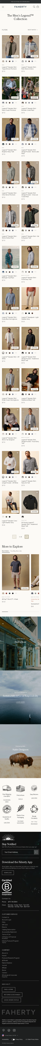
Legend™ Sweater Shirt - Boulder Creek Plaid (29, 109)
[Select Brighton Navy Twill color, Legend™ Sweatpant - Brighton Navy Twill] (29, 313)
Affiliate (4, 968)
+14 (16, 61)
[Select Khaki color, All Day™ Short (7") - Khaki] (3, 593)
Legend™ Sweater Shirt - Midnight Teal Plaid (9, 277)
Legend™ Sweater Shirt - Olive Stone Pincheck (9, 194)
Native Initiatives (7, 963)
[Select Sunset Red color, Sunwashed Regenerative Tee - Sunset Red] (38, 593)
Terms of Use (6, 934)
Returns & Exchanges (12, 994)
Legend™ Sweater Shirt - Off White (10, 358)
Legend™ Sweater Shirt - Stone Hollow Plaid (9, 237)
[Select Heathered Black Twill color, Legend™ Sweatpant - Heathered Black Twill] (26, 313)
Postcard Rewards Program (11, 958)
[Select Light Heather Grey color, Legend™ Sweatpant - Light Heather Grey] (22, 313)
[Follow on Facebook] (8, 1030)
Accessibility (5, 1039)
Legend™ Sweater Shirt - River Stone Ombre (29, 68)
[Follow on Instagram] (14, 1030)
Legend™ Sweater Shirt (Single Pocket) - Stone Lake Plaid (30, 151)
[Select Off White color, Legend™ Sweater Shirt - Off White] (3, 353)
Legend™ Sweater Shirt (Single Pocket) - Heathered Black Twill (30, 358)
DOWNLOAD (8, 872)
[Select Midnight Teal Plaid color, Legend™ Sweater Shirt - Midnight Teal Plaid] (3, 272)
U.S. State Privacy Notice (32, 1039)
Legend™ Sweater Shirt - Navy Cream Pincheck (9, 109)
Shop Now (20, 756)
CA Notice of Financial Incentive (9, 937)
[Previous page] (14, 537)
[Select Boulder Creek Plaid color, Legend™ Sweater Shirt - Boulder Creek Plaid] (9, 61)
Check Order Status (11, 1000)
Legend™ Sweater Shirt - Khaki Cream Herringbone (10, 399)
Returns (4, 927)
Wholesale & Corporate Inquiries (9, 976)
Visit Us (20, 648)
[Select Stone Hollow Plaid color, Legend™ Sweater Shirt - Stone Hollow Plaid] (6, 61)
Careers (4, 973)
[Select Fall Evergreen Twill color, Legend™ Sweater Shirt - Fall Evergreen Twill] (22, 230)
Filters (4, 30)
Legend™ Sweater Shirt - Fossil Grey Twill (29, 278)
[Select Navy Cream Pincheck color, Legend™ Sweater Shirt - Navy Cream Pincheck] (3, 103)
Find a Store (8, 989)
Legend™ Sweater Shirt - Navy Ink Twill (29, 482)
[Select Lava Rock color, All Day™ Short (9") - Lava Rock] (13, 593)
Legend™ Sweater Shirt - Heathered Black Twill (29, 399)
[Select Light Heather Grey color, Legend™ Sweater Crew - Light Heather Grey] (3, 517)
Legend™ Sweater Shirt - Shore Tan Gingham (9, 439)
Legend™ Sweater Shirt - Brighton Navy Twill (9, 151)
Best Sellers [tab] (5, 551)
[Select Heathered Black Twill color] (22, 517)
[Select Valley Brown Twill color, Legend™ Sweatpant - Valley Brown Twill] (32, 313)
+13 (16, 593)
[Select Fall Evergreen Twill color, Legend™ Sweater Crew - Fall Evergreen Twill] (6, 517)
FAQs (3, 922)
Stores (4, 970)
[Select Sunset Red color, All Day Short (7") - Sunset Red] (6, 593)
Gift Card (5, 925)
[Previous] (0, 1)
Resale (5, 960)
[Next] (40, 1)
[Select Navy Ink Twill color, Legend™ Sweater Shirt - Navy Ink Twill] (22, 477)
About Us (5, 953)
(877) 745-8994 (12, 902)
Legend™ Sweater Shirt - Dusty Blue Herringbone (9, 318)
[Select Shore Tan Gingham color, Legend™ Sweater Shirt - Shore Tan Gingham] (3, 434)
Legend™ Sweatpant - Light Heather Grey (30, 318)
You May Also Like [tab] (16, 551)
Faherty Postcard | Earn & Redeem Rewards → (20, 1)
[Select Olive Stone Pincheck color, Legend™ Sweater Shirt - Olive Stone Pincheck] (3, 187)
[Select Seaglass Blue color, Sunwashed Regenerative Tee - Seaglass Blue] (35, 593)
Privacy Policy (19, 1039)
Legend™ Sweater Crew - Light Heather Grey (10, 521)
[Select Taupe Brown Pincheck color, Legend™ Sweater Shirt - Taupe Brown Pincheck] (3, 61)
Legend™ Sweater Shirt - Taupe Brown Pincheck (9, 68)
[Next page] (26, 537)
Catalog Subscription (8, 929)
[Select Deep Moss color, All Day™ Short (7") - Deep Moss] (9, 593)
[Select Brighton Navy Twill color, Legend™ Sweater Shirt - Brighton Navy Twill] (3, 144)
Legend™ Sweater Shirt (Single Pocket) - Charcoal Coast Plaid (29, 194)
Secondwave (34, 823)
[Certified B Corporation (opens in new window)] (20, 887)
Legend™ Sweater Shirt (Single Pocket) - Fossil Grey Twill (30, 441)
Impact (4, 955)
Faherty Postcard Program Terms (10, 941)
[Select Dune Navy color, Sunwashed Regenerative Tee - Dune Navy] (32, 593)
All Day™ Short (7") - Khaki (10, 599)
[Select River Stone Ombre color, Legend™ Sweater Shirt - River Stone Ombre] (22, 61)
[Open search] (34, 7)
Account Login (6, 920)
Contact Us (5, 917)
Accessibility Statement (9, 932)
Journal (4, 965)
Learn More (20, 702)
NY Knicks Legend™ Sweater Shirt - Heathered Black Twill (29, 524)
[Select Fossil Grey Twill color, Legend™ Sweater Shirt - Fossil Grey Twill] (22, 272)
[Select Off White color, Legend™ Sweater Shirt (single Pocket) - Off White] (3, 477)
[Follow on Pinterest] (3, 1030)
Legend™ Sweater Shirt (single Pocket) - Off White (10, 482)
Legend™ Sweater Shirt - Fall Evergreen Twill (30, 237)
